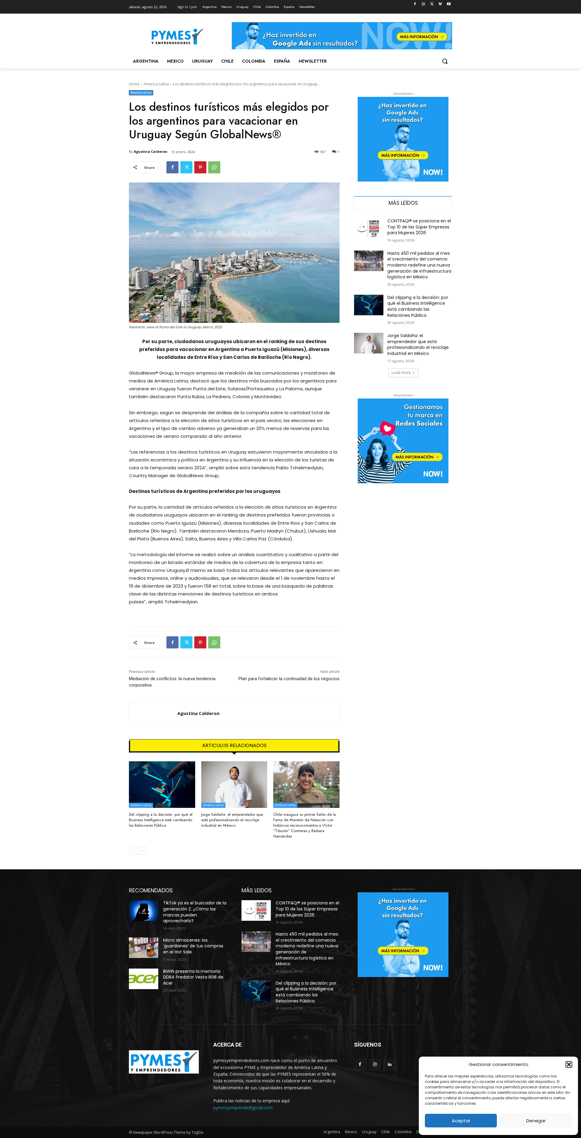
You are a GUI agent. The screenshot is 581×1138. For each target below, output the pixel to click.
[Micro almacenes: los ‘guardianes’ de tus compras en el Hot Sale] (143, 947)
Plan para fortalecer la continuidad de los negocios (289, 678)
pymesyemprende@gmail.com (243, 1107)
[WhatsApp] (214, 167)
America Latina (156, 84)
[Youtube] (448, 4)
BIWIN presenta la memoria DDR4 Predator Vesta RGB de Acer (193, 977)
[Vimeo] (440, 4)
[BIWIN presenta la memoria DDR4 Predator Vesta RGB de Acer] (143, 979)
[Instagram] (423, 4)
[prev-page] (132, 851)
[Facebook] (415, 4)
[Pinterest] (200, 167)
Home (134, 84)
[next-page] (142, 851)
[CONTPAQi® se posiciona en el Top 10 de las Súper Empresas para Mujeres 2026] (368, 228)
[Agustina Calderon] (153, 713)
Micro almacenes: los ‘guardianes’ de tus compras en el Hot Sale (193, 946)
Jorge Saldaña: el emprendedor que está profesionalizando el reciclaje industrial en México (232, 820)
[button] (569, 1064)
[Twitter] (431, 4)
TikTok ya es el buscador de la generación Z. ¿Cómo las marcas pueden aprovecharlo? (194, 912)
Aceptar (461, 1120)
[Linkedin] (390, 1065)
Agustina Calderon (150, 151)
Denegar (536, 1120)
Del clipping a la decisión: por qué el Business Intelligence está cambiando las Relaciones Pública (160, 820)
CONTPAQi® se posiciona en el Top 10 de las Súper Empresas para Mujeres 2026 (419, 227)
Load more (401, 372)
